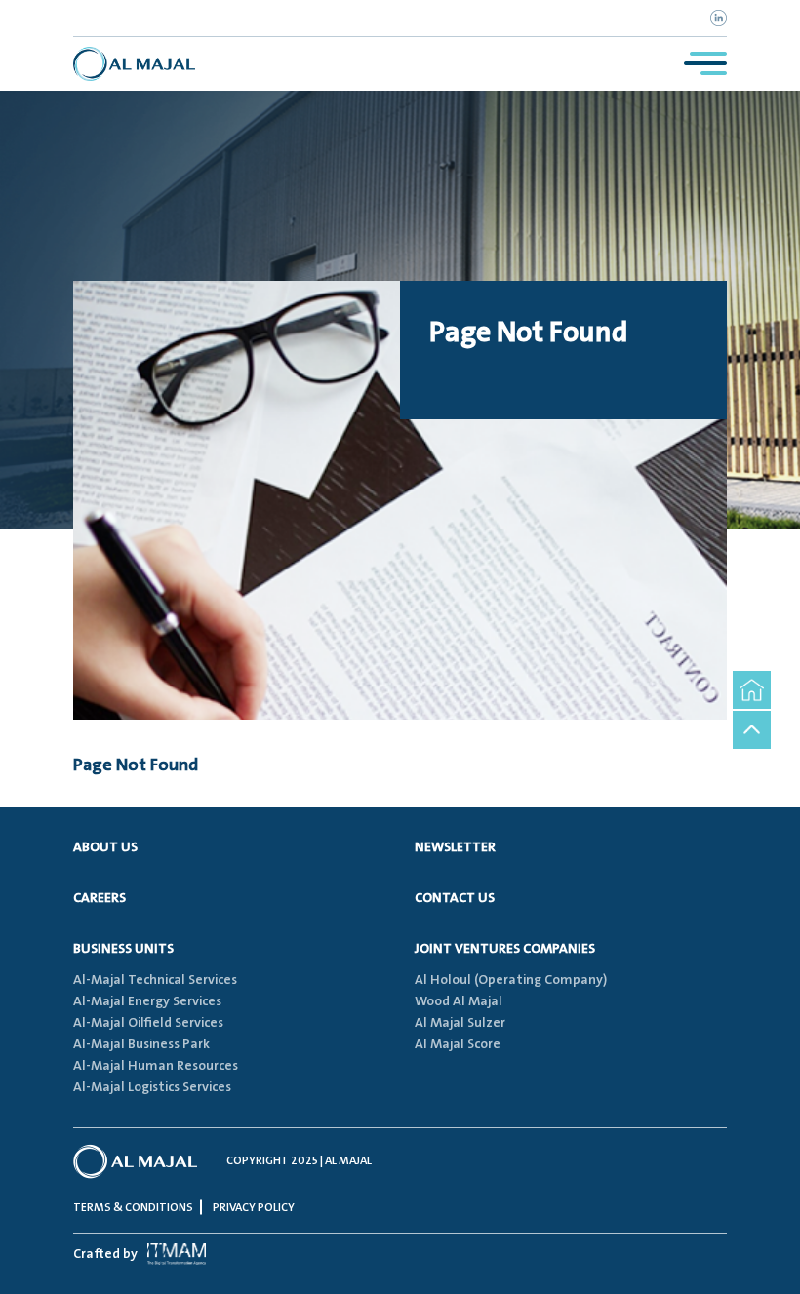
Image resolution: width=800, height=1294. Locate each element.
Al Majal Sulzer (460, 1023)
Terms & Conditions (133, 1207)
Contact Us (455, 898)
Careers (99, 898)
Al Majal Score (457, 1044)
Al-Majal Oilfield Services (148, 1023)
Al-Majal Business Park (141, 1044)
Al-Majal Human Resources (155, 1066)
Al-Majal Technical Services (155, 980)
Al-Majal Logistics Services (152, 1087)
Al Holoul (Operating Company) (511, 980)
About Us (105, 847)
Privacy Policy (254, 1207)
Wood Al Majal (458, 1001)
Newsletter (455, 847)
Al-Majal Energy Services (147, 1001)
